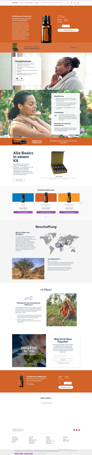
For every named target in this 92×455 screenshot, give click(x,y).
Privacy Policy (43, 453)
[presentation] (81, 203)
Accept (19, 453)
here (58, 451)
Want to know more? (37, 453)
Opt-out (28, 453)
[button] (45, 216)
